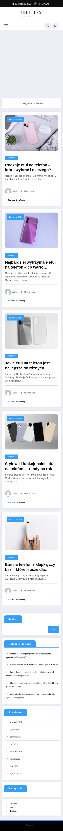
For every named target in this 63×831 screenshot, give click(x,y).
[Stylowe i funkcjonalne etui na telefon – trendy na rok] (31, 431)
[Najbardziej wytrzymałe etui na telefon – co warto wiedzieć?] (31, 230)
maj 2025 (13, 744)
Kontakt (29, 825)
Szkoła (12, 807)
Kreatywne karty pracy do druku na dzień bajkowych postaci (34, 665)
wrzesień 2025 (16, 722)
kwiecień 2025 (16, 751)
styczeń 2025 (15, 773)
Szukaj (13, 619)
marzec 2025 (15, 759)
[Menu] (6, 25)
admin (14, 191)
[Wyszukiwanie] (47, 25)
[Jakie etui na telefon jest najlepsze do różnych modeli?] (31, 331)
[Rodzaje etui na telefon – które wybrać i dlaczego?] (31, 132)
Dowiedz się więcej (16, 200)
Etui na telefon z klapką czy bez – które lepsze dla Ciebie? (30, 567)
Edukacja (13, 804)
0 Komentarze (29, 191)
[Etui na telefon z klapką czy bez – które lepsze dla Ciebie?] (31, 532)
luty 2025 (14, 766)
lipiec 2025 (14, 729)
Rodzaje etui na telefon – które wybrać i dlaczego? (28, 167)
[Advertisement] (31, 63)
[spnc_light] (55, 26)
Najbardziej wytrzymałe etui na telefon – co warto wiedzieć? (30, 265)
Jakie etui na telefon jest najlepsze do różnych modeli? (27, 366)
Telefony (11, 158)
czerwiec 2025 (16, 737)
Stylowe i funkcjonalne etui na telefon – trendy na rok (29, 466)
